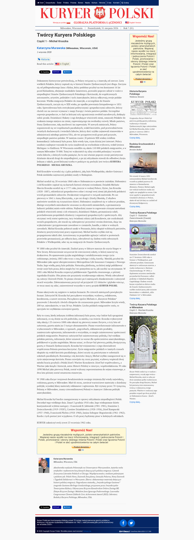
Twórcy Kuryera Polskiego (143, 212)
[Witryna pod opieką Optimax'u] (124, 531)
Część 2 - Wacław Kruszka (141, 310)
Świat (59, 3)
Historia (102, 3)
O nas (109, 3)
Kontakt (116, 3)
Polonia (73, 3)
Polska (66, 3)
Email (57, 72)
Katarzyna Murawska (51, 48)
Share (67, 72)
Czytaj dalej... (135, 138)
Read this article (53, 63)
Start (41, 3)
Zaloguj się (87, 531)
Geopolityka (50, 3)
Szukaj (126, 3)
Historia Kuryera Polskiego (138, 92)
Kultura (94, 3)
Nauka (87, 3)
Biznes (80, 3)
